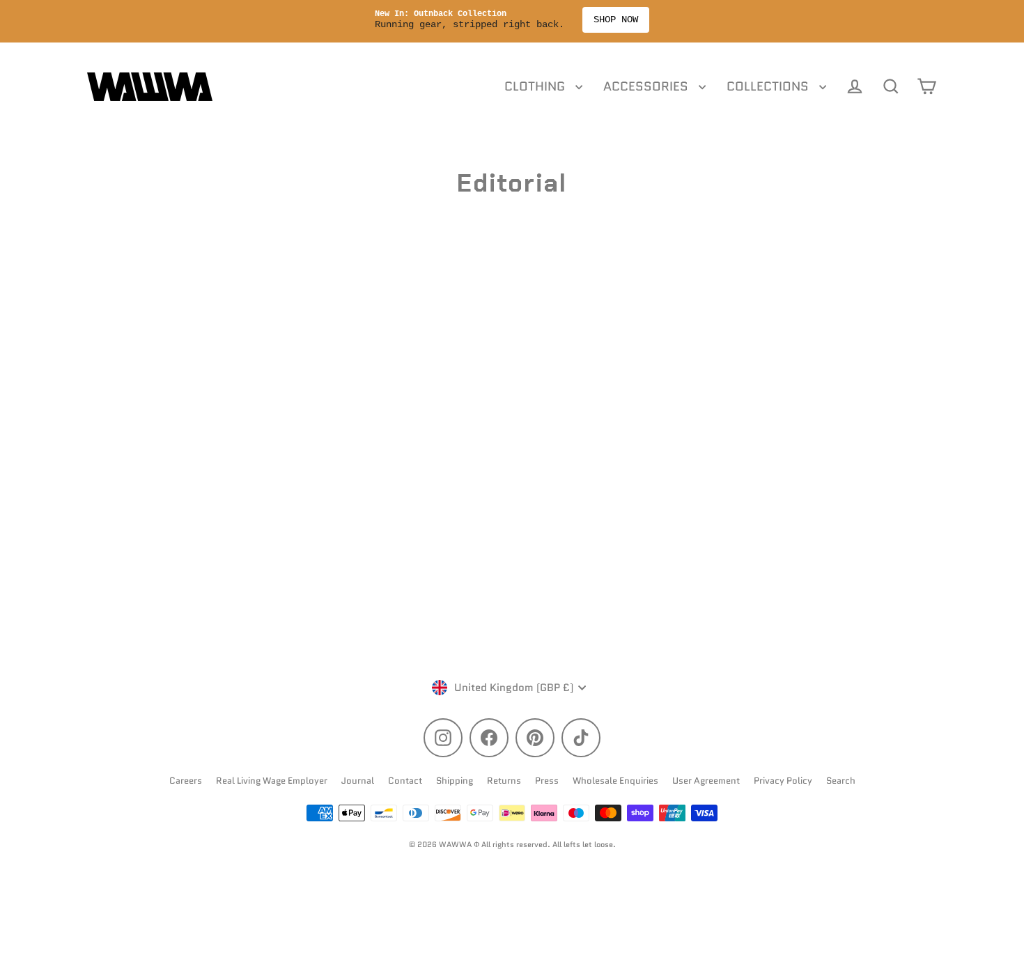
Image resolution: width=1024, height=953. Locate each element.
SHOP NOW (683, 19)
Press (547, 780)
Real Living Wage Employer (271, 780)
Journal (357, 780)
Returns (504, 780)
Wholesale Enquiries (615, 780)
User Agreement (706, 780)
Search (840, 780)
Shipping (454, 780)
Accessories (647, 86)
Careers (185, 780)
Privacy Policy (783, 780)
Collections (769, 86)
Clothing (536, 86)
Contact (405, 780)
